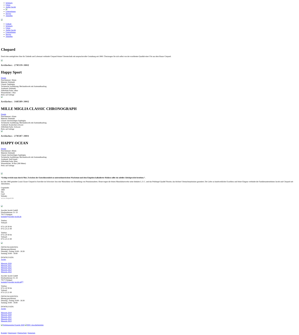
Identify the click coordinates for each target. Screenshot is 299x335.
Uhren (8, 5)
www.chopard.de (7, 198)
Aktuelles (9, 16)
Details (3, 78)
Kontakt (4, 333)
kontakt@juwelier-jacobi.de (12, 282)
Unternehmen (11, 11)
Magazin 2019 (6, 313)
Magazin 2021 (6, 266)
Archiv (3, 259)
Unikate (8, 24)
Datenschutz (22, 333)
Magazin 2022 (6, 268)
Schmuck (9, 3)
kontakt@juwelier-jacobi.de (11, 217)
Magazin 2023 (6, 270)
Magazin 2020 (6, 263)
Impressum (12, 333)
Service (8, 14)
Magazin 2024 (6, 272)
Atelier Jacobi (11, 7)
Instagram (31, 333)
